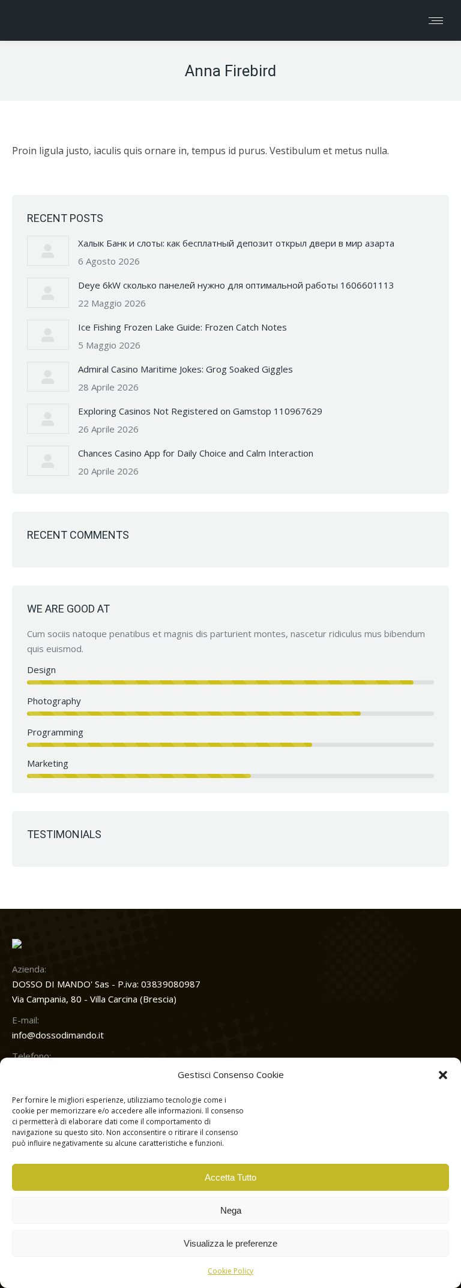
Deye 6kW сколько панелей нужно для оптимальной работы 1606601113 (236, 285)
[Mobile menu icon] (436, 20)
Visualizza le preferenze (230, 1243)
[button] (443, 1075)
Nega (230, 1210)
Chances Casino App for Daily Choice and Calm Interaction (195, 453)
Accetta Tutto (230, 1177)
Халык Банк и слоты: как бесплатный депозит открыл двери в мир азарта (236, 243)
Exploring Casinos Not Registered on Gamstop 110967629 (200, 411)
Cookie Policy (230, 1271)
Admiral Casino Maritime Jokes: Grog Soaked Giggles (185, 369)
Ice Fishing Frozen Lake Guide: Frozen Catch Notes (182, 327)
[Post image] (48, 251)
